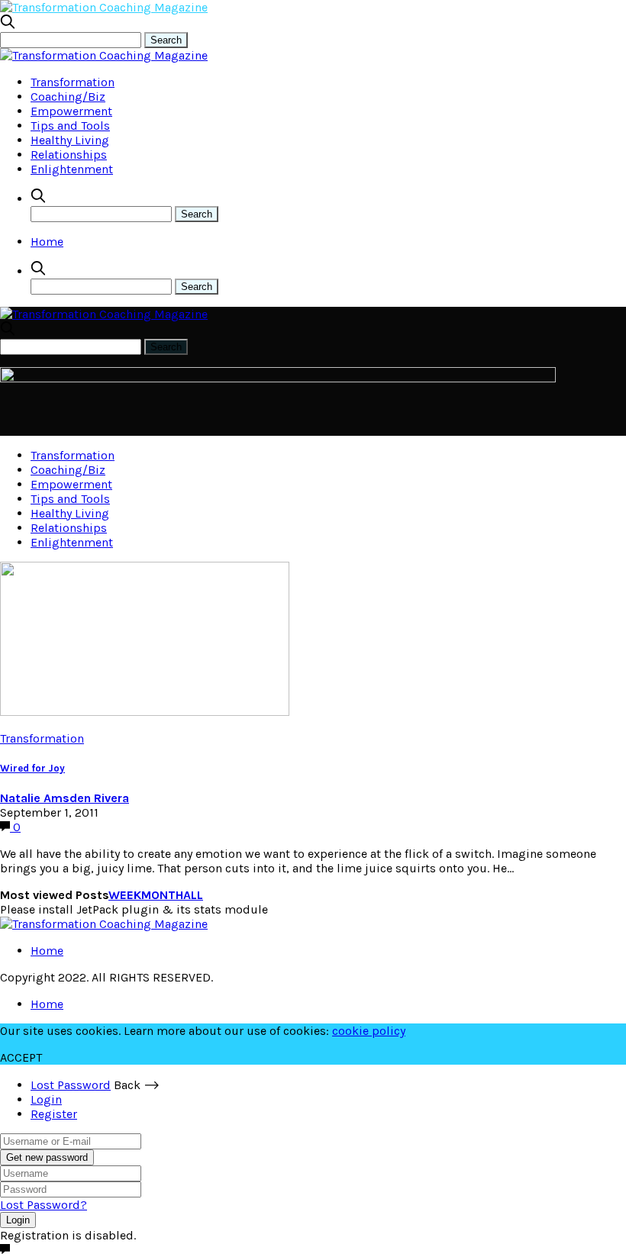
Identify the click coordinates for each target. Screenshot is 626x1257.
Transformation (73, 82)
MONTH (162, 895)
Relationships (69, 154)
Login (46, 1099)
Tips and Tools (70, 125)
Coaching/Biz (68, 96)
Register (54, 1114)
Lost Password (71, 1085)
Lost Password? (43, 1204)
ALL (193, 895)
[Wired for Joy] (144, 711)
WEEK (124, 895)
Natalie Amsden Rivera (64, 798)
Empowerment (71, 111)
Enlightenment (72, 169)
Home (47, 241)
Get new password (47, 1157)
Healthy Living (70, 140)
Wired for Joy (32, 768)
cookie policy (368, 1030)
